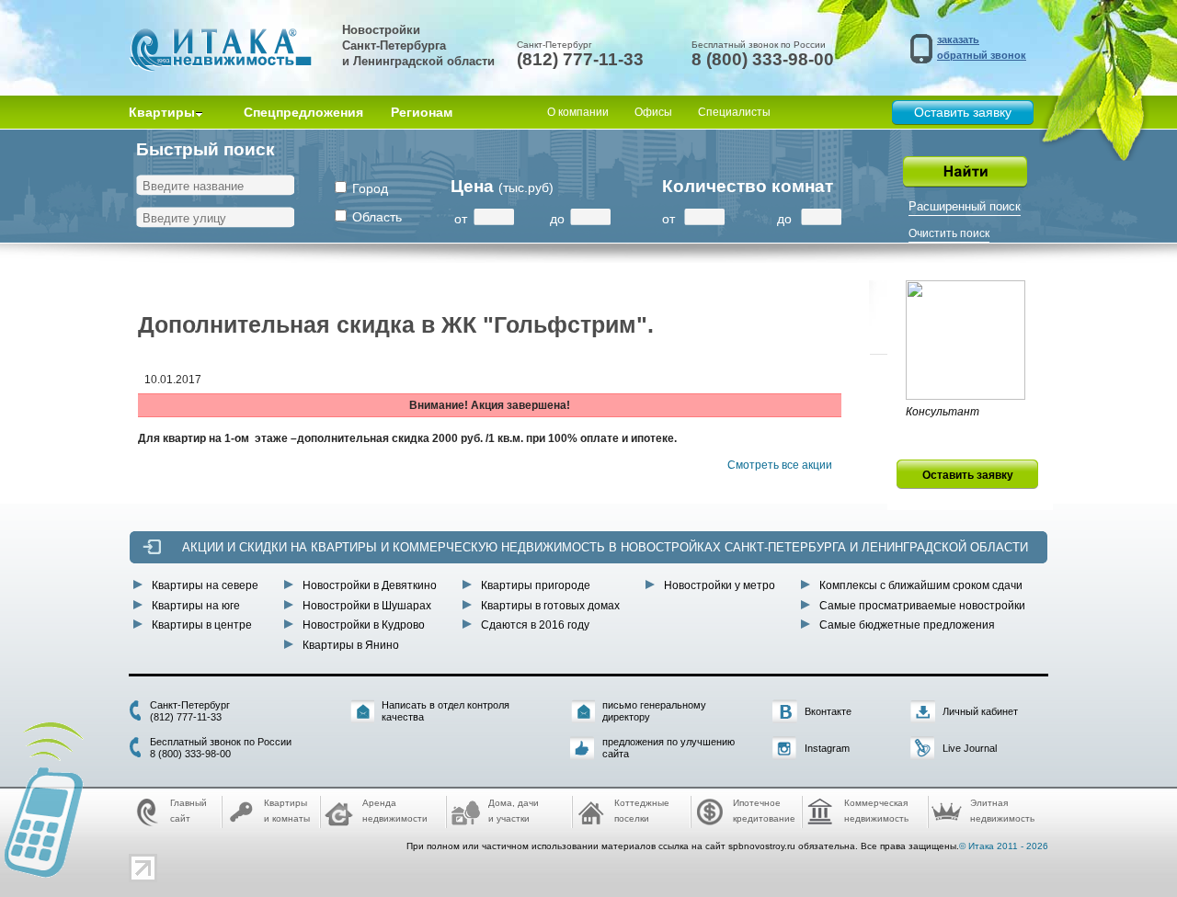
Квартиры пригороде (535, 585)
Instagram (827, 748)
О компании (578, 112)
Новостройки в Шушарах (367, 605)
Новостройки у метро (719, 585)
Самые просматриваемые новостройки (922, 605)
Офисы (653, 112)
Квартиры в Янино (351, 645)
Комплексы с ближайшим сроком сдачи (921, 585)
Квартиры (162, 112)
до (557, 218)
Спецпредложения (303, 112)
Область (377, 217)
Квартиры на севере (205, 585)
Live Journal (970, 748)
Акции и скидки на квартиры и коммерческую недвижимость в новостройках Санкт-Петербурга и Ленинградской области (605, 547)
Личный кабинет (980, 711)
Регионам (421, 112)
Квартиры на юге (196, 605)
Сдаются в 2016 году (535, 625)
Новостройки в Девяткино (370, 585)
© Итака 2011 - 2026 (1003, 846)
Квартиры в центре (202, 625)
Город (370, 188)
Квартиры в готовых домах (550, 605)
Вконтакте (828, 711)
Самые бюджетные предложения (907, 625)
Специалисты (734, 112)
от (460, 218)
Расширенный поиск (964, 206)
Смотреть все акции (779, 465)
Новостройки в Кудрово (364, 625)
